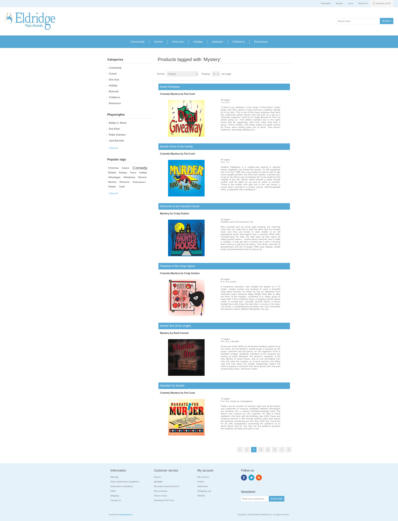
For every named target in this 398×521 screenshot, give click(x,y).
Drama (112, 172)
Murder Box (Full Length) (174, 325)
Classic (125, 168)
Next (282, 449)
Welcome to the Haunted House (179, 206)
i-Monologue (114, 177)
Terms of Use (160, 495)
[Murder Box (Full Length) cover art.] (186, 375)
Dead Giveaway (169, 86)
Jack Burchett (116, 140)
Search (157, 477)
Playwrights (326, 3)
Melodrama (129, 177)
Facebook (244, 478)
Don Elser (114, 128)
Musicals (217, 41)
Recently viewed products (166, 486)
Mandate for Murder (171, 385)
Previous (240, 449)
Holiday (198, 41)
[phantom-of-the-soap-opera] (186, 315)
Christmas (113, 168)
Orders (200, 481)
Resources (261, 41)
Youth (122, 186)
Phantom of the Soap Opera (176, 266)
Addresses (202, 486)
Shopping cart (204, 491)
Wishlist (201, 495)
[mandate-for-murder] (186, 435)
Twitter (251, 478)
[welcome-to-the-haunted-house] (186, 255)
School (158, 41)
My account (203, 477)
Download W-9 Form (164, 500)
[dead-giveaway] (186, 136)
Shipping (114, 495)
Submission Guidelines (121, 486)
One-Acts (178, 41)
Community (137, 41)
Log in (350, 3)
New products (160, 491)
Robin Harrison (117, 134)
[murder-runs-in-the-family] (186, 195)
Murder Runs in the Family (175, 146)
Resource (125, 182)
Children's (238, 41)
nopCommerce (126, 515)
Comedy (139, 168)
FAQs (113, 491)
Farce (133, 172)
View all (113, 148)
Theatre (112, 186)
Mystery (112, 182)
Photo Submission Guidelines (124, 481)
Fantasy (123, 172)
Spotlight (158, 481)
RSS (259, 478)
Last (289, 449)
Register (339, 3)
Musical (142, 177)
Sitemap (114, 477)
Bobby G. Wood (117, 123)
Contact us (115, 500)
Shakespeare (139, 182)
